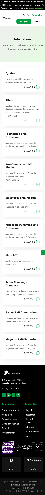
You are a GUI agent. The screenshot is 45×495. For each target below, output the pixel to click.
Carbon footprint (35, 491)
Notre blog (7, 414)
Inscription (24, 21)
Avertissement (8, 432)
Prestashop (30, 414)
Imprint (5, 428)
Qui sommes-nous (10, 410)
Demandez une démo (43, 252)
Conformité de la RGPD (15, 491)
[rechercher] (23, 15)
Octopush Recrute (10, 423)
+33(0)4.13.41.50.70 (11, 388)
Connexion (37, 15)
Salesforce (29, 427)
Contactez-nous (9, 419)
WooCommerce (32, 431)
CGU (24, 481)
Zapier (28, 436)
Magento (29, 410)
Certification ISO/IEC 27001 (24, 488)
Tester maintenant (36, 8)
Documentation (34, 481)
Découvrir (29, 87)
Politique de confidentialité (24, 485)
